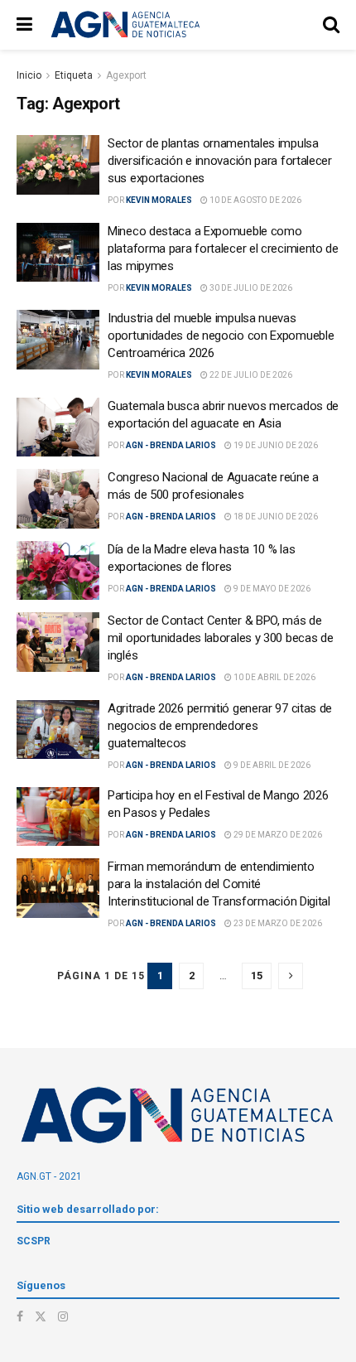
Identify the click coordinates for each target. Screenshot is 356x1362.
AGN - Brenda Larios (171, 445)
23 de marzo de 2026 (277, 923)
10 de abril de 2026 (273, 677)
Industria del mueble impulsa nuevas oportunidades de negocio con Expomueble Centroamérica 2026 (221, 335)
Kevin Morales (159, 200)
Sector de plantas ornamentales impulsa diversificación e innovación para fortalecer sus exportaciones (220, 161)
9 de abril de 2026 (271, 765)
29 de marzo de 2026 (277, 834)
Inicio (29, 75)
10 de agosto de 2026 (254, 200)
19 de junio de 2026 (275, 445)
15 (256, 975)
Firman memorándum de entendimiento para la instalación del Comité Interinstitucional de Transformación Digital (219, 884)
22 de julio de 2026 (250, 374)
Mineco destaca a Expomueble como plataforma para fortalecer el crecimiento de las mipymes (223, 248)
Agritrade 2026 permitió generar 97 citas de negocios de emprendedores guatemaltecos (220, 726)
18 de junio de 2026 (275, 516)
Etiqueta (74, 75)
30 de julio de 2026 (250, 287)
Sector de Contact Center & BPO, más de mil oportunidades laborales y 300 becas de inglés (220, 638)
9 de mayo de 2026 (271, 588)
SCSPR (34, 1241)
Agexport (126, 75)
